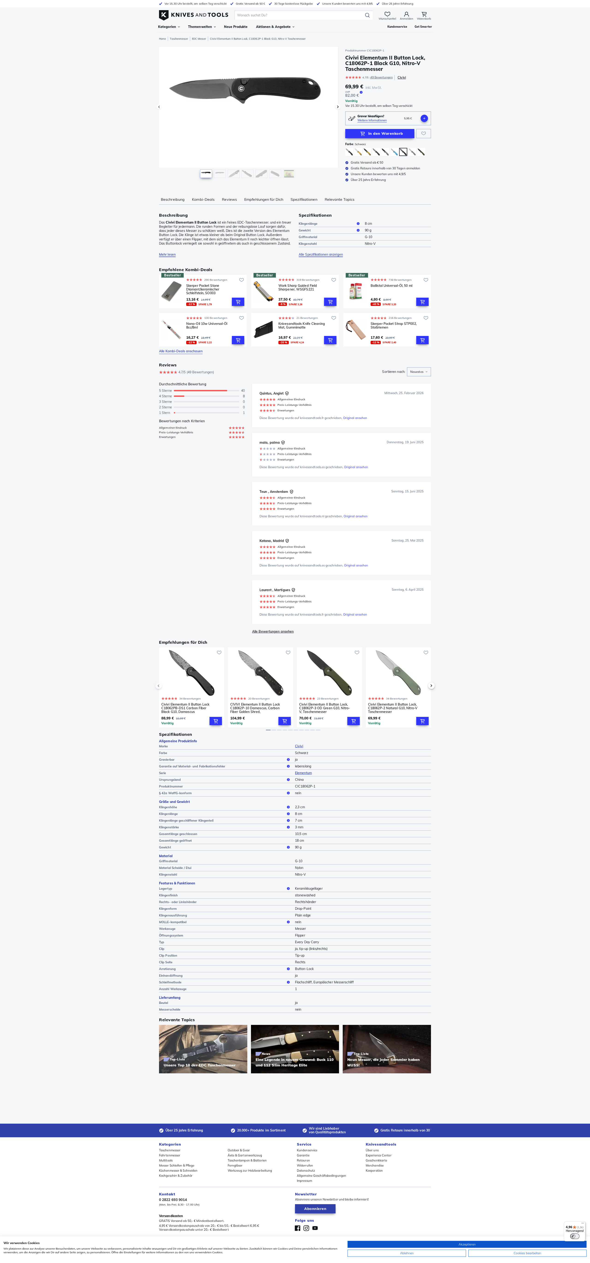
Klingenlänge (308, 223)
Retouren (303, 1160)
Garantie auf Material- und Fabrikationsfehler (192, 766)
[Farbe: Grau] (385, 152)
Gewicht (305, 230)
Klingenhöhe (168, 807)
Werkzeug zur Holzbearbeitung (250, 1170)
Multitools (166, 1160)
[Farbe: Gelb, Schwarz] (367, 152)
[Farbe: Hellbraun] (412, 152)
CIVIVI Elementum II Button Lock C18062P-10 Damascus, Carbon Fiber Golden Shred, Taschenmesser (255, 708)
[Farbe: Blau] (394, 152)
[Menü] (582, 1224)
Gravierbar (166, 759)
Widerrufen (305, 1165)
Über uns (372, 1150)
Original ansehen (355, 418)
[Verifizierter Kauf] (287, 393)
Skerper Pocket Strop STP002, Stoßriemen (394, 325)
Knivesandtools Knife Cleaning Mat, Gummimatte (301, 325)
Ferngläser (235, 1165)
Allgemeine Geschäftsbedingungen (321, 1175)
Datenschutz (306, 1170)
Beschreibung (173, 199)
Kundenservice (307, 1150)
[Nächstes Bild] (338, 107)
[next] (423, 685)
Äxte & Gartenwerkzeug (245, 1155)
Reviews (229, 199)
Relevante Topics (340, 199)
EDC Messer (199, 38)
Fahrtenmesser (169, 1155)
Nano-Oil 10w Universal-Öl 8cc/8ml (206, 325)
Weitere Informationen (372, 120)
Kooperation (374, 1170)
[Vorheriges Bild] (159, 107)
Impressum (304, 1180)
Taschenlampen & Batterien (247, 1160)
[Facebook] (297, 1228)
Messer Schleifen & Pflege (177, 1165)
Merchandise (375, 1165)
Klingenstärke (169, 827)
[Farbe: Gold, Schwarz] (349, 152)
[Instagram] (306, 1228)
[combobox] (419, 372)
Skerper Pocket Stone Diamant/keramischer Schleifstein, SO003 (202, 289)
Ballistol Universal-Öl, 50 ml (391, 286)
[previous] (166, 685)
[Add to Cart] (238, 302)
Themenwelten (200, 27)
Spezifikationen (304, 199)
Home (162, 38)
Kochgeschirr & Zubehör (175, 1175)
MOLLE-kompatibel (173, 922)
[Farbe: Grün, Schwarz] (421, 152)
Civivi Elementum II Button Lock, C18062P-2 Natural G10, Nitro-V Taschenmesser (392, 708)
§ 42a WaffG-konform (175, 793)
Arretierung (167, 969)
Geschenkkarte (376, 1160)
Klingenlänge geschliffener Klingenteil (186, 820)
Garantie (303, 1155)
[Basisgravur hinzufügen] (424, 118)
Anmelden (406, 18)
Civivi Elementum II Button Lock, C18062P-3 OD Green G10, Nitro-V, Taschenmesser (324, 708)
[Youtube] (315, 1228)
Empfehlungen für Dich (263, 199)
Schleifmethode (170, 982)
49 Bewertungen (381, 77)
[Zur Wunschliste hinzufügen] (423, 133)
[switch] (574, 1236)
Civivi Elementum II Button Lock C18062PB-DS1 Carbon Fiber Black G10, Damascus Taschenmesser (185, 708)
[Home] (193, 14)
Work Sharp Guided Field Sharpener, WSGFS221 (297, 287)
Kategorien (167, 27)
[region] (248, 113)
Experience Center (379, 1155)
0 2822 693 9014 (173, 1199)
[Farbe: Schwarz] (376, 152)
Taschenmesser (179, 38)
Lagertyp (165, 888)
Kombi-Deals (203, 199)
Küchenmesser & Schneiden (178, 1170)
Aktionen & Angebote (273, 27)
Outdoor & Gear (239, 1150)
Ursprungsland (170, 779)
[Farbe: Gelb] (358, 152)
